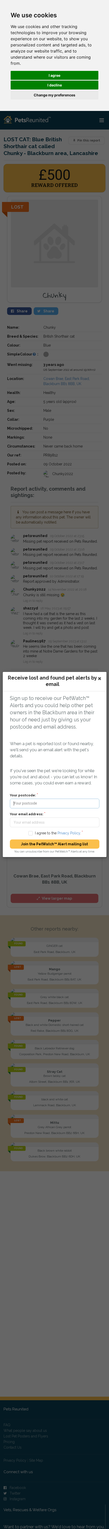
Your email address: (26, 814)
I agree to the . (58, 833)
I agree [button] (54, 75)
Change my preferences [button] (54, 95)
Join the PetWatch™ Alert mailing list (54, 844)
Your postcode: (23, 795)
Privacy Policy (68, 833)
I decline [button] (54, 85)
